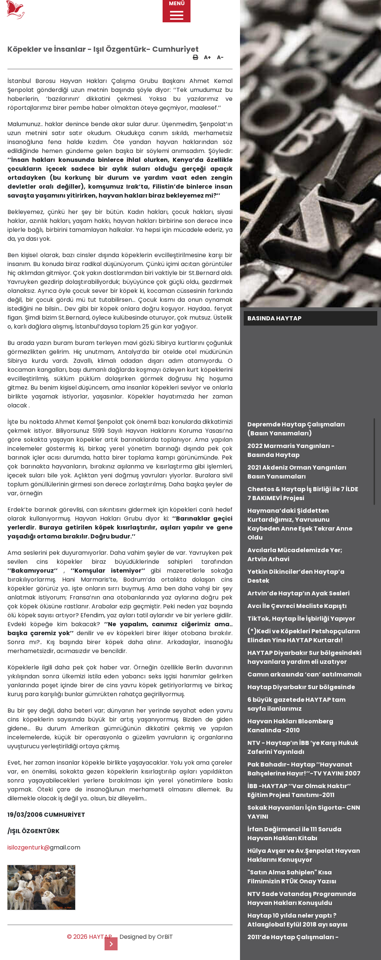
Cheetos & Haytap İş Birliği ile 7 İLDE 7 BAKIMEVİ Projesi (302, 493)
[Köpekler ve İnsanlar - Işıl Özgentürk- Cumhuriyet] (41, 887)
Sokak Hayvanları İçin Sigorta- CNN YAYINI (303, 812)
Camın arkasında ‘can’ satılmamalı (304, 674)
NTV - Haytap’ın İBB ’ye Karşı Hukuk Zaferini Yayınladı (302, 747)
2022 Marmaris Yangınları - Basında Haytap (290, 450)
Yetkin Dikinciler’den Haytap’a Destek (296, 576)
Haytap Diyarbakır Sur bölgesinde (301, 687)
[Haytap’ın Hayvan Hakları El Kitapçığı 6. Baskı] (111, 943)
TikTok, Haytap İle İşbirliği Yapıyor (301, 618)
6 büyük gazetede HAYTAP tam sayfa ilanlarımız (296, 704)
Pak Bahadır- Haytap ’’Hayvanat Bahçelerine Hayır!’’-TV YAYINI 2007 (304, 769)
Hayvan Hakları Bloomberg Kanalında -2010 (290, 726)
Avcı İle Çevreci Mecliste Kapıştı (297, 606)
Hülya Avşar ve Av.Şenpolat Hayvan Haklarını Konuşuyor (303, 855)
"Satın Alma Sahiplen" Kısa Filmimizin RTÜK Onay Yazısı (291, 877)
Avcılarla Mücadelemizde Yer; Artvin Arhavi (294, 554)
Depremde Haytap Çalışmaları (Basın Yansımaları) (296, 429)
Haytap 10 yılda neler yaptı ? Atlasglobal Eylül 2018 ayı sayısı (297, 920)
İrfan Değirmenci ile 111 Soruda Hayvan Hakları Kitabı (294, 833)
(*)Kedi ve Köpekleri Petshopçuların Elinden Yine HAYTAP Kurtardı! (303, 635)
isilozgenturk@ (28, 847)
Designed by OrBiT (146, 936)
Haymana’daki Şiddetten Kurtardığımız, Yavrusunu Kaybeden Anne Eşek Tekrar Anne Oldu (299, 524)
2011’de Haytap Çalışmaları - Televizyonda (293, 941)
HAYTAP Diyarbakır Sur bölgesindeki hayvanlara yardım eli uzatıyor (304, 657)
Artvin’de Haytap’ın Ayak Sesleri (298, 593)
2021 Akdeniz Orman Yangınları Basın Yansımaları (296, 472)
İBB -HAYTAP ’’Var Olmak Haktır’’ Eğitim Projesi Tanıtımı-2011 (299, 790)
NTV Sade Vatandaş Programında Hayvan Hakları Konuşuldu (301, 898)
